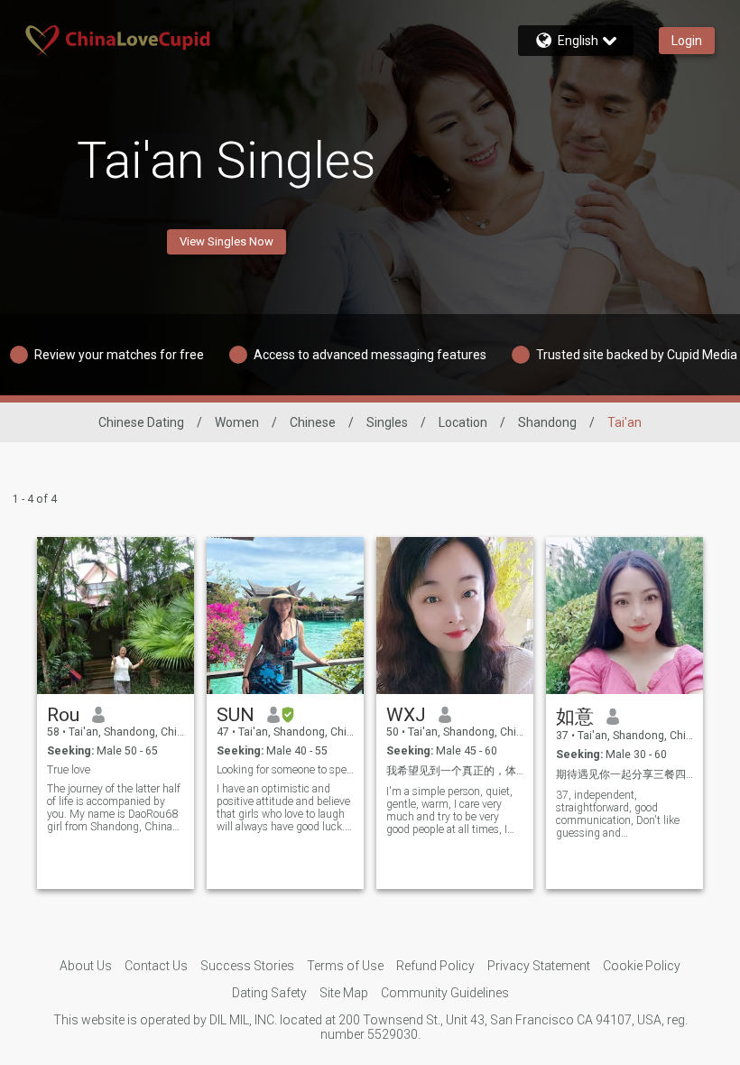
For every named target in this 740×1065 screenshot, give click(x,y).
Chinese (313, 422)
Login (686, 40)
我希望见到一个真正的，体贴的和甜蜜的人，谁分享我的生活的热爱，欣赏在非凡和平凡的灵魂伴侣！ (455, 770)
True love (68, 770)
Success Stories (247, 965)
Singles (387, 422)
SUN (235, 715)
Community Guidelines (445, 993)
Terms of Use (345, 965)
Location (463, 422)
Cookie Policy (641, 965)
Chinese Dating (141, 422)
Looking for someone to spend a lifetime (286, 770)
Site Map (343, 993)
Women (237, 422)
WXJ (406, 715)
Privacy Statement (538, 965)
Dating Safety (269, 993)
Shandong (547, 422)
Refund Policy (435, 965)
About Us (86, 965)
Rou (63, 715)
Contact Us (156, 965)
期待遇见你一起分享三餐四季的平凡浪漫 (625, 774)
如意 (575, 716)
